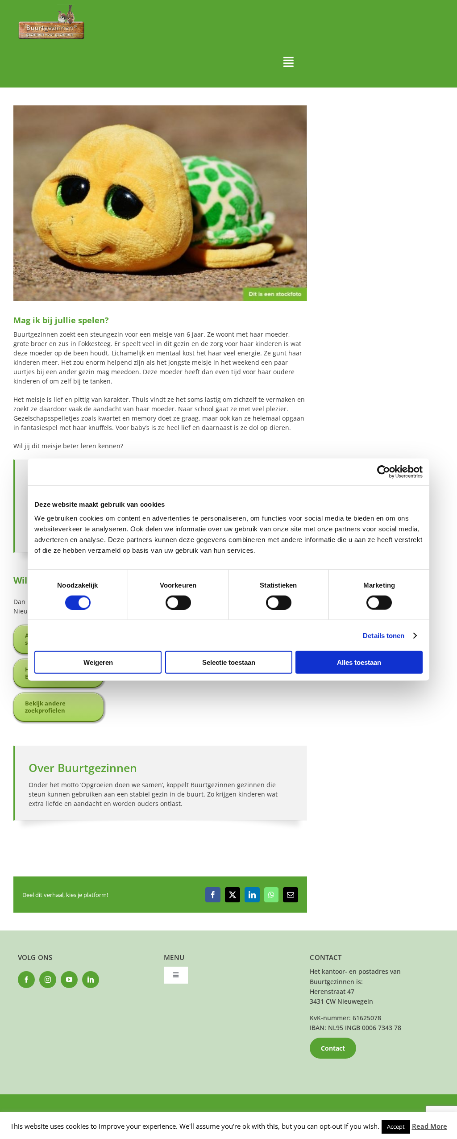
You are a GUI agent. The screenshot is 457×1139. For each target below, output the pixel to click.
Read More (429, 1126)
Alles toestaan (359, 662)
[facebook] (26, 979)
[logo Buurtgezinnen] (51, 7)
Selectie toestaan (228, 662)
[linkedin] (90, 979)
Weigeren (98, 662)
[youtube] (69, 979)
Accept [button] (396, 1126)
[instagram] (47, 979)
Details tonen (383, 635)
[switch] (178, 602)
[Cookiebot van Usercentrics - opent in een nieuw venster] (384, 471)
